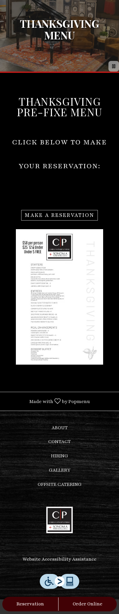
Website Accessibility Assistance (59, 559)
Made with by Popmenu (47, 401)
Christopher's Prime (59, 520)
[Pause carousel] (113, 66)
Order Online (87, 604)
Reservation (30, 604)
